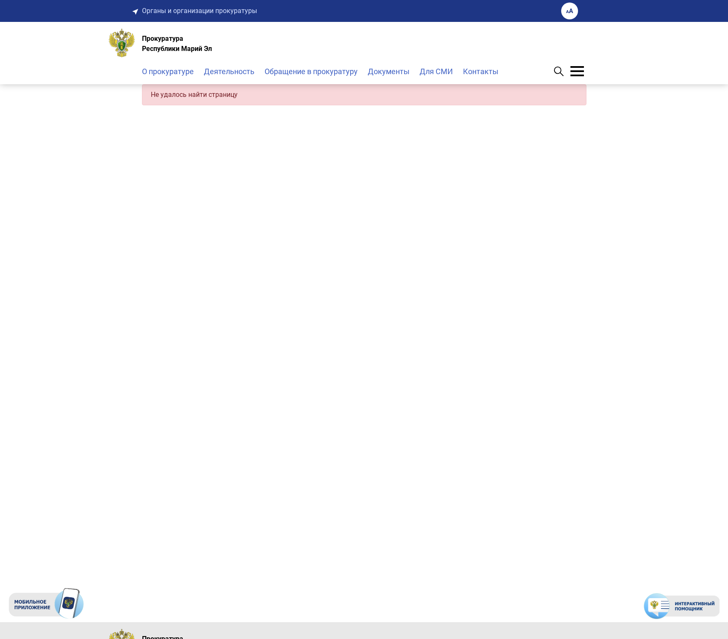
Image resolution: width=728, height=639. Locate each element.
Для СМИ (436, 71)
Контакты (480, 71)
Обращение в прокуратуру (311, 71)
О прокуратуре (168, 71)
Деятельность (229, 71)
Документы (389, 71)
